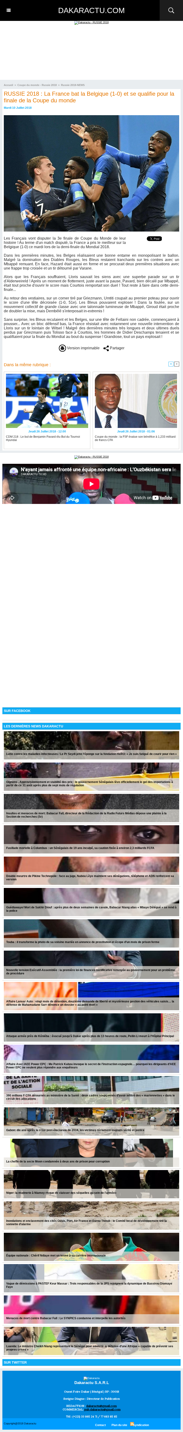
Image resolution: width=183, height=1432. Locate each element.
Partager (116, 348)
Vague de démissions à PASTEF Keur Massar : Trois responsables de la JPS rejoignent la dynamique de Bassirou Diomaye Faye (89, 1285)
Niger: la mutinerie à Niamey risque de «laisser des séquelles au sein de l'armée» (61, 1193)
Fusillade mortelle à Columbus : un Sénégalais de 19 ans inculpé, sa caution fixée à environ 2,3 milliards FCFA (80, 848)
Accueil (8, 85)
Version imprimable (83, 348)
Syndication (141, 1425)
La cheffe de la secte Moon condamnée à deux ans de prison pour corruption (58, 1161)
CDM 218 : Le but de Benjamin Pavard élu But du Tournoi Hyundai (43, 438)
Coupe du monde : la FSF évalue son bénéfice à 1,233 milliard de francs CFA (135, 438)
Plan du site (119, 1425)
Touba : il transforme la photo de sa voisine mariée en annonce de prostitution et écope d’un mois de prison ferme (82, 942)
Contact (100, 1425)
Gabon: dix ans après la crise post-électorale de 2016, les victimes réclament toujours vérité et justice (75, 1130)
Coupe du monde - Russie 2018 (37, 85)
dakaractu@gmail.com (101, 1406)
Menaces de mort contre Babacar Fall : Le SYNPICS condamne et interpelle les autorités (66, 1318)
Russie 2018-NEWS (73, 85)
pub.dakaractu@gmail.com (102, 1409)
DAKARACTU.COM (91, 10)
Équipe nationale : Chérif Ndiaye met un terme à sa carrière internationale (56, 1255)
